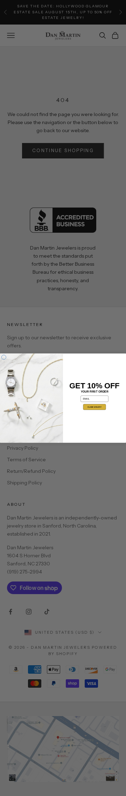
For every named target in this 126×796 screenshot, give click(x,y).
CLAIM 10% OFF (95, 407)
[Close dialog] (3, 357)
